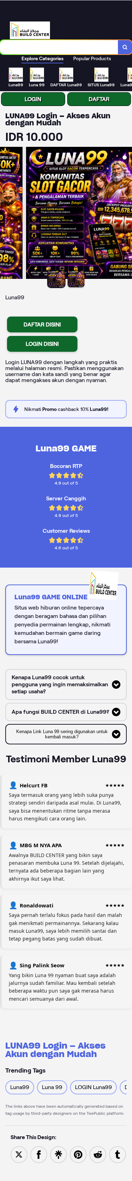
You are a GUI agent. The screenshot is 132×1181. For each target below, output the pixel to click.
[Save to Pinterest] (78, 1154)
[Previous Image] (5, 214)
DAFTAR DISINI (42, 324)
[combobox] (59, 47)
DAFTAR (99, 99)
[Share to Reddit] (97, 1154)
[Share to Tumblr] (117, 1154)
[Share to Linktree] (58, 1154)
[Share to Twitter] (19, 1154)
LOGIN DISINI (42, 344)
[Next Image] (126, 214)
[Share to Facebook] (38, 1154)
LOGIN (33, 99)
